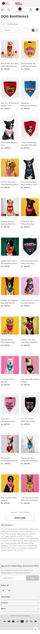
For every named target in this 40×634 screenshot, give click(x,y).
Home (3, 24)
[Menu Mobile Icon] (2, 9)
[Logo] (20, 9)
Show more (20, 518)
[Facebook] (3, 591)
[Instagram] (9, 591)
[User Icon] (30, 9)
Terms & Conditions (22, 572)
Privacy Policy (6, 572)
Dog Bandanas (12, 24)
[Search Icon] (8, 10)
